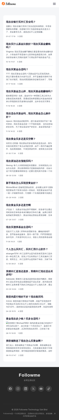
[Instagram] (18, 389)
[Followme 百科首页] (9, 4)
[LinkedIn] (26, 389)
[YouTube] (41, 389)
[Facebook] (10, 389)
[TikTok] (49, 389)
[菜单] (54, 4)
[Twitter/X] (33, 389)
